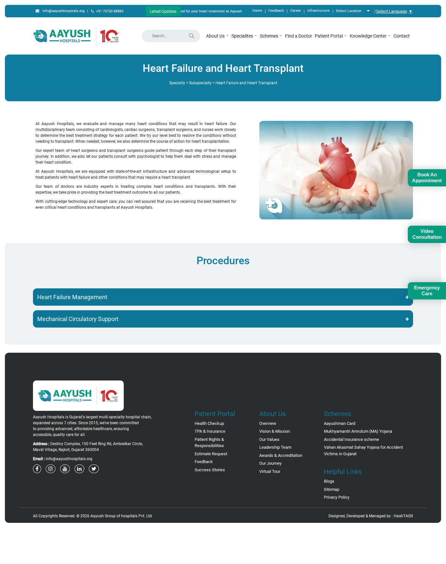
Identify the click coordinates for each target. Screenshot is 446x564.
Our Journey (270, 463)
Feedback (276, 10)
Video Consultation (427, 234)
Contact (401, 36)
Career (295, 10)
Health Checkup (209, 423)
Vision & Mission (274, 431)
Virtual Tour (269, 471)
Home (257, 10)
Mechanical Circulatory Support (78, 318)
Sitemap (331, 489)
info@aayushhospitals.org (63, 11)
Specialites (242, 36)
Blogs (329, 481)
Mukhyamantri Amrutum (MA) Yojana (358, 431)
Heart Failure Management (72, 297)
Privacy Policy (336, 497)
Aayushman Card (339, 423)
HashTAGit (403, 516)
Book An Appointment (427, 177)
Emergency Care (427, 290)
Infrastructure (318, 10)
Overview (267, 423)
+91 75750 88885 (109, 11)
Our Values (269, 439)
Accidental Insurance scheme (351, 439)
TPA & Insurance (210, 431)
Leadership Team (275, 447)
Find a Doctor (298, 36)
